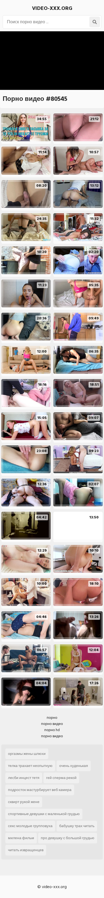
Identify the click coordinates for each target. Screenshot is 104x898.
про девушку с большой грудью (67, 838)
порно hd (52, 730)
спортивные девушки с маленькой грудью (44, 814)
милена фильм (21, 838)
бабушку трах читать (76, 826)
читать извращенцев (25, 850)
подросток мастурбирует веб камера (39, 790)
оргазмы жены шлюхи (27, 754)
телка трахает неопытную (30, 766)
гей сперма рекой (61, 778)
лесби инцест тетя (23, 778)
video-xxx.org (52, 8)
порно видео (52, 724)
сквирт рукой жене (23, 802)
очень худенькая (73, 766)
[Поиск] (94, 22)
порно (52, 717)
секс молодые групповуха (30, 826)
